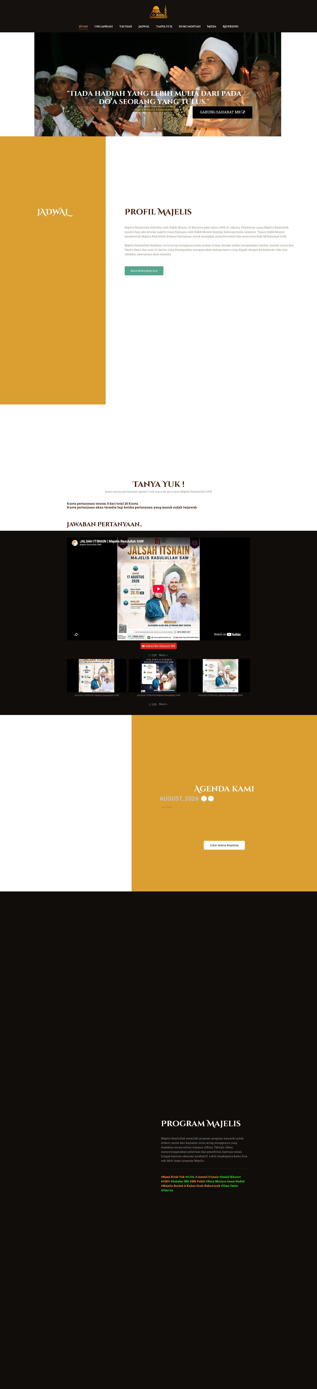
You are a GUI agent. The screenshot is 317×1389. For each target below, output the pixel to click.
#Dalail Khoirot (230, 1177)
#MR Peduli (197, 1181)
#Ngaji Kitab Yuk (173, 1177)
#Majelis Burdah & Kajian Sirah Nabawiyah (190, 1185)
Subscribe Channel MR (160, 646)
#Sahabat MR (180, 1181)
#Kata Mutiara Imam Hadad (225, 1181)
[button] (163, 655)
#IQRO (165, 1181)
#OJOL (190, 1177)
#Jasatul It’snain (207, 1177)
